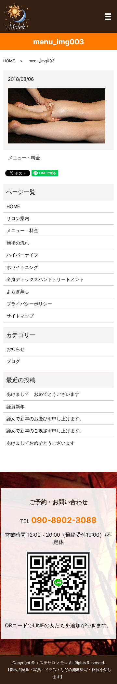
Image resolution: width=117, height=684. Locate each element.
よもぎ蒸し (17, 291)
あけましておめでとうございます (40, 443)
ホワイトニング (22, 267)
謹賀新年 (15, 406)
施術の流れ (17, 242)
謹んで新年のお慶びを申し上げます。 (45, 418)
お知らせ (15, 349)
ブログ (13, 361)
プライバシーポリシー (29, 303)
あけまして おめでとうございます (42, 394)
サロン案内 (17, 218)
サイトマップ (20, 316)
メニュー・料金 (24, 157)
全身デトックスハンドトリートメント (45, 279)
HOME (9, 60)
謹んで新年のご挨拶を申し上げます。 (45, 430)
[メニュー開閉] (108, 16)
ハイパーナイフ (22, 255)
